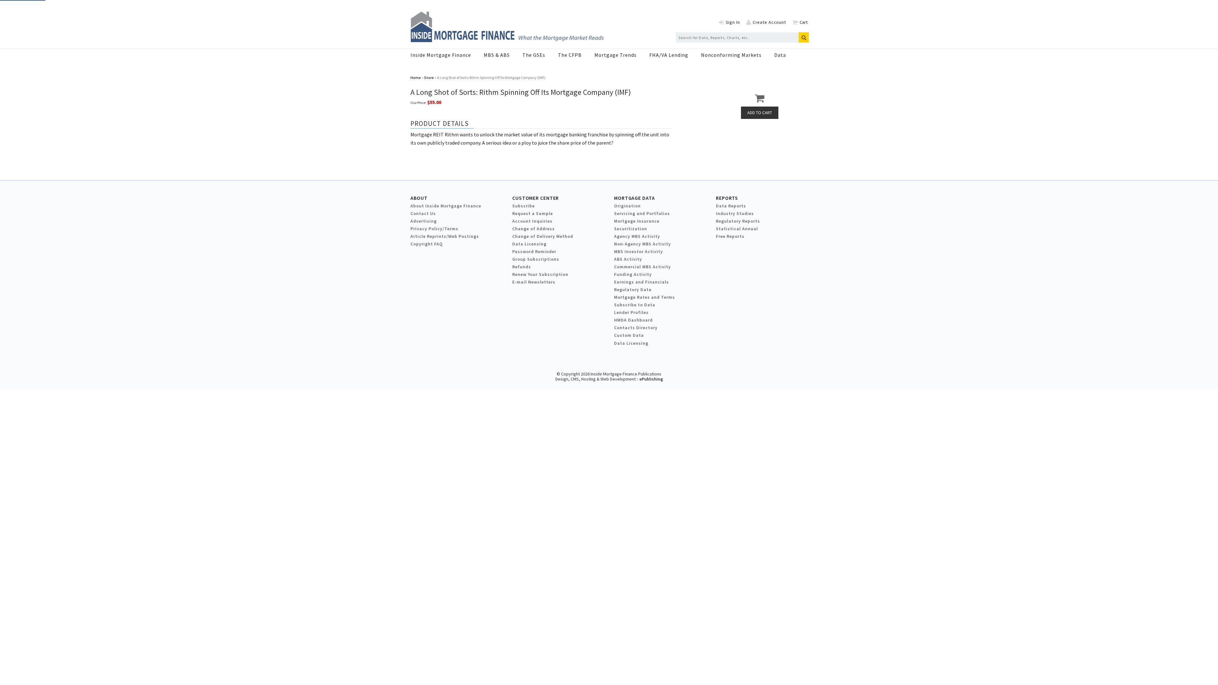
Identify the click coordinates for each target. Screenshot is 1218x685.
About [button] (418, 198)
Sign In (733, 22)
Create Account (769, 22)
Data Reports (731, 206)
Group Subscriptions (535, 259)
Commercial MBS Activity (642, 267)
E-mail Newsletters (533, 282)
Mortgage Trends (615, 55)
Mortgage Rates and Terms (644, 297)
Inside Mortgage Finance (440, 55)
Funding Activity (633, 274)
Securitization (630, 229)
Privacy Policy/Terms (434, 229)
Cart (804, 22)
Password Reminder (534, 251)
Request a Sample (532, 213)
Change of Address (533, 229)
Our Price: (418, 102)
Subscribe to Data (634, 305)
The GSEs (533, 55)
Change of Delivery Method (542, 236)
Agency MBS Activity (637, 236)
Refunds (521, 267)
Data (780, 55)
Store (429, 77)
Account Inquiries (532, 221)
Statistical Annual (737, 229)
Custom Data (629, 335)
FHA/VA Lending (668, 55)
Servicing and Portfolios (642, 213)
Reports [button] (727, 198)
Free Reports (730, 236)
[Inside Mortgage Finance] (507, 40)
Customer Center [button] (535, 198)
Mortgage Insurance (636, 221)
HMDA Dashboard (633, 320)
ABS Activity (628, 259)
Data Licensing (529, 244)
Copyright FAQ (426, 244)
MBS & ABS (497, 55)
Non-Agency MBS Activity (642, 244)
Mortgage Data (634, 198)
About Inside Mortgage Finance (445, 206)
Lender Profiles (631, 312)
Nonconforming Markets (731, 55)
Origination (627, 206)
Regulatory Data (633, 289)
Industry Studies (735, 213)
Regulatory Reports (738, 221)
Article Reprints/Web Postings (444, 236)
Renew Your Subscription (540, 274)
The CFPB (570, 55)
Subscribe (523, 206)
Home (415, 77)
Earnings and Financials (641, 282)
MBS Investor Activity (638, 251)
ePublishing (651, 379)
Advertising (423, 221)
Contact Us (423, 213)
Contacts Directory (636, 327)
